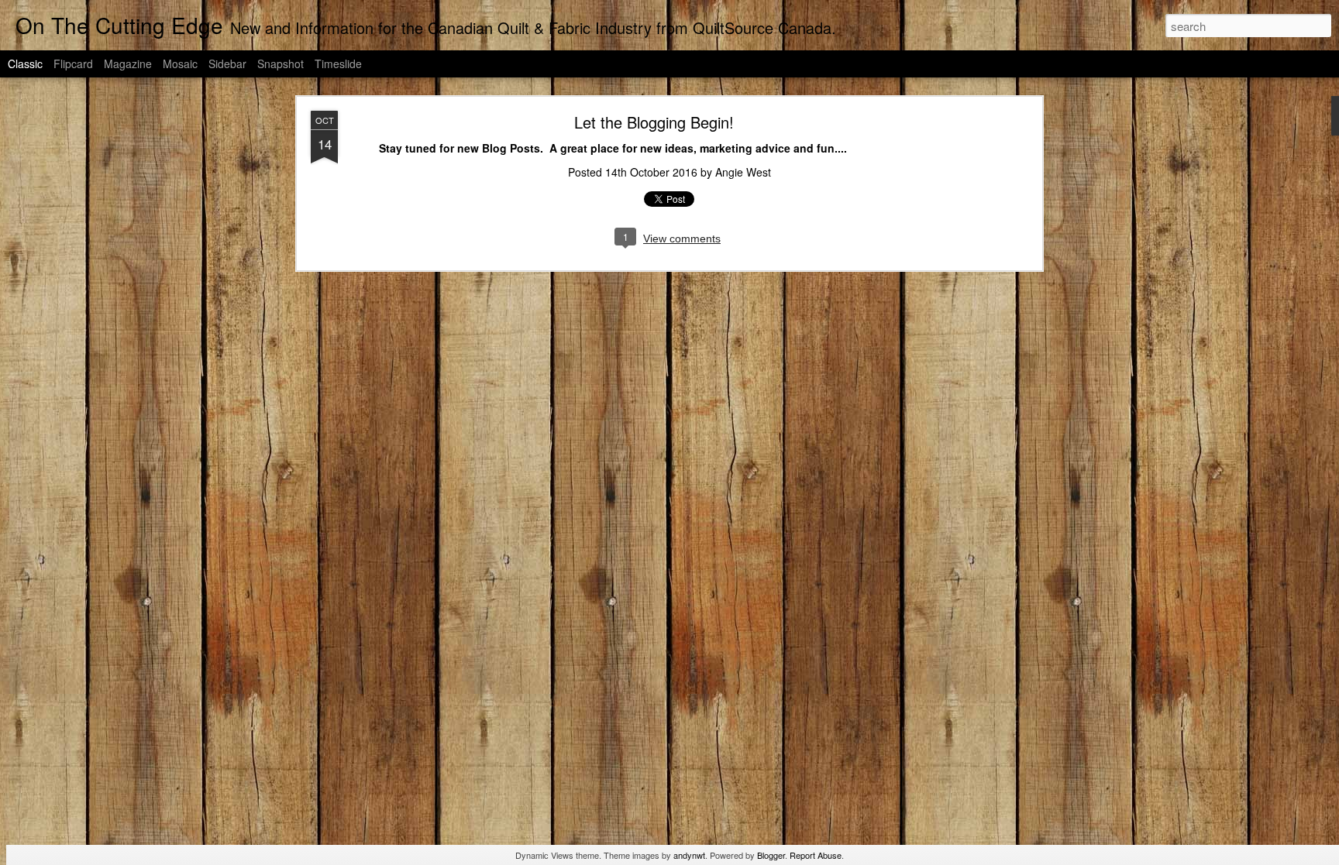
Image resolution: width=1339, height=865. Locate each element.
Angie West (743, 172)
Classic (25, 63)
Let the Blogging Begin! (654, 122)
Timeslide (338, 63)
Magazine (128, 63)
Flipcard (73, 63)
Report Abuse (816, 855)
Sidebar (227, 63)
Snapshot (280, 63)
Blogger (771, 855)
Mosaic (180, 63)
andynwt (689, 855)
